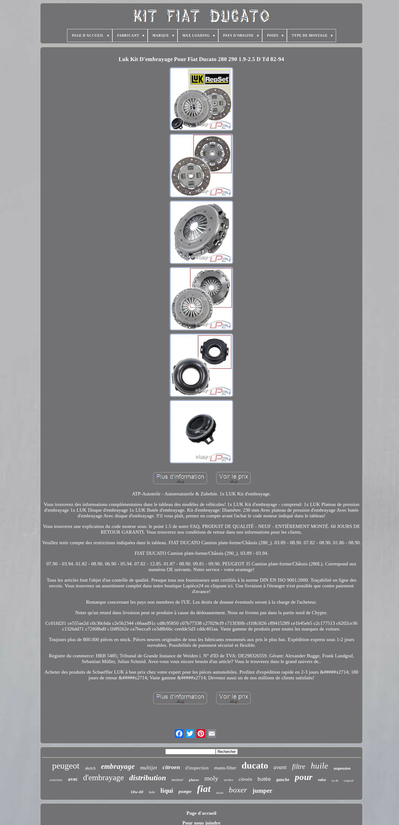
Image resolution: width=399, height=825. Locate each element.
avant (280, 767)
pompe (185, 791)
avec (73, 779)
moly (211, 778)
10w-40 (137, 792)
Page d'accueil (201, 813)
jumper (262, 790)
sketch (90, 768)
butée (264, 779)
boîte (152, 792)
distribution (147, 777)
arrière (228, 780)
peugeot (66, 765)
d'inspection (197, 767)
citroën (245, 779)
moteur (177, 780)
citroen (171, 767)
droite (219, 792)
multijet (148, 767)
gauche (282, 779)
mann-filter (225, 767)
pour (303, 777)
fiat (204, 788)
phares (194, 780)
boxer (238, 789)
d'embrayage (103, 777)
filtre (298, 766)
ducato (255, 765)
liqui (166, 790)
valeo (322, 780)
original (348, 780)
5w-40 (334, 780)
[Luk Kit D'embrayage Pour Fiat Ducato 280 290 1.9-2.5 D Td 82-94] (201, 99)
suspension (342, 768)
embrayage (118, 766)
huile (319, 765)
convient (56, 780)
